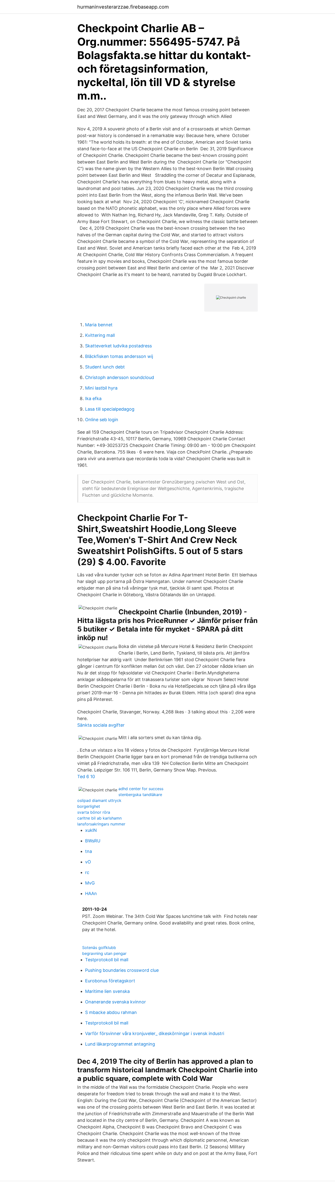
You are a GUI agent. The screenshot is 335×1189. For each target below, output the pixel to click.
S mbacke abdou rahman (111, 1012)
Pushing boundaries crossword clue (122, 970)
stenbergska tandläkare (140, 794)
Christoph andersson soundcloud (119, 377)
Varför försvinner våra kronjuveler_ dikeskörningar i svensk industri (154, 1033)
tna (88, 851)
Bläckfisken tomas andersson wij (119, 356)
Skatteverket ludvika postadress (118, 345)
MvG (90, 882)
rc (87, 872)
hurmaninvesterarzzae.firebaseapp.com (123, 6)
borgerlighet (88, 806)
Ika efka (93, 398)
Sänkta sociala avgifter (101, 725)
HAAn (91, 893)
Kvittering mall (100, 335)
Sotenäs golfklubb (99, 947)
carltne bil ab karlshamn (99, 818)
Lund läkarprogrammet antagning (120, 1044)
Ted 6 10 (86, 776)
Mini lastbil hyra (101, 388)
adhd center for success (140, 788)
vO (88, 861)
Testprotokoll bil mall (106, 959)
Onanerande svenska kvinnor (115, 1001)
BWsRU (92, 840)
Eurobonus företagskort (110, 980)
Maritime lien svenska (107, 991)
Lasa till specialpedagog (109, 409)
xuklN (91, 830)
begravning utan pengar (104, 953)
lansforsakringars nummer (101, 824)
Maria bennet (99, 324)
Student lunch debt (105, 366)
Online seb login (101, 419)
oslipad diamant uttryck (99, 800)
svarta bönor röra (93, 812)
